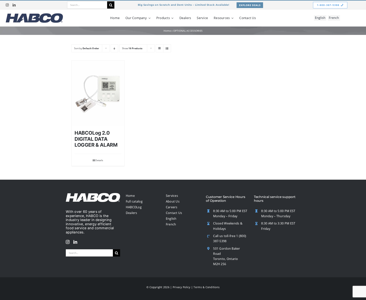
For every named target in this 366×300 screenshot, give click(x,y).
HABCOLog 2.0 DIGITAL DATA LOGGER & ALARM (96, 139)
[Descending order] (114, 48)
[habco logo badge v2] (34, 15)
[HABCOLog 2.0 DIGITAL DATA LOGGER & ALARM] (98, 93)
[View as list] (167, 48)
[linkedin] (14, 4)
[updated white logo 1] (93, 194)
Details (99, 160)
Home (167, 30)
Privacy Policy (181, 287)
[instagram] (7, 4)
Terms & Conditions (206, 287)
